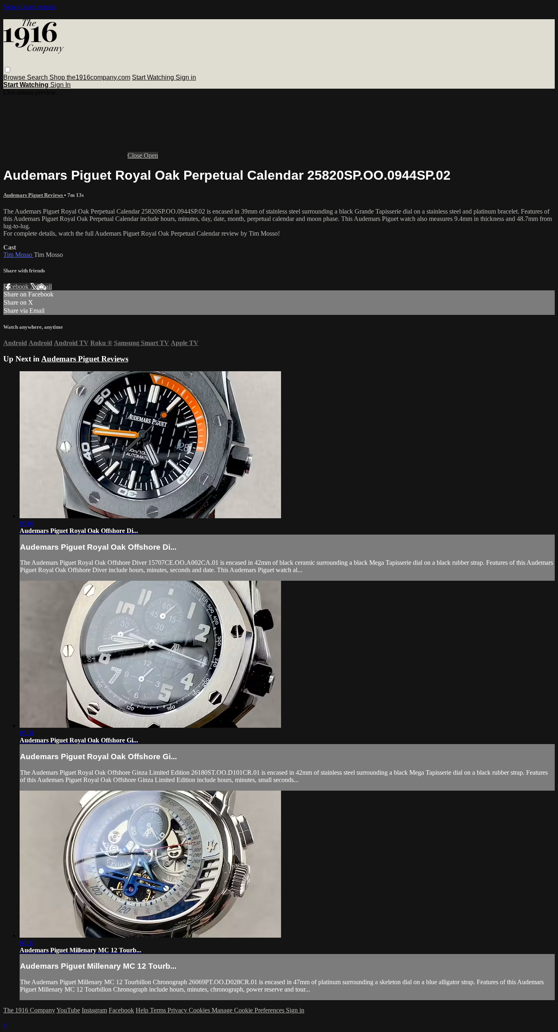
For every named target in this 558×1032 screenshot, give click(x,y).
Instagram (94, 1010)
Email (44, 286)
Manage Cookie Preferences (249, 1010)
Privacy (178, 1010)
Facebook (16, 286)
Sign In (60, 84)
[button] (7, 69)
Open (151, 155)
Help (143, 1010)
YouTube (68, 1010)
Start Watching (154, 77)
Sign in (186, 77)
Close (135, 155)
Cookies (200, 1010)
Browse (15, 77)
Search (38, 77)
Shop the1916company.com (89, 77)
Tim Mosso (18, 254)
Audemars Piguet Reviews (33, 195)
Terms (158, 1010)
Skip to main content (29, 6)
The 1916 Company (29, 1010)
